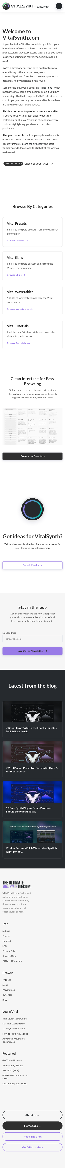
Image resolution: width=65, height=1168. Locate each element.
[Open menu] (59, 6)
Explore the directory (31, 143)
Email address (9, 633)
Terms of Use (9, 956)
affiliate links (44, 87)
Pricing (6, 936)
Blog (4, 999)
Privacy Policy (9, 951)
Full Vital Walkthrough (13, 1023)
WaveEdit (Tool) (10, 1070)
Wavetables (8, 989)
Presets (6, 979)
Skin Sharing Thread (12, 1065)
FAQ (4, 945)
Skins (5, 984)
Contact (6, 940)
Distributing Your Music (14, 1083)
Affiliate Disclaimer (12, 961)
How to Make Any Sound (15, 1033)
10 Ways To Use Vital (13, 1028)
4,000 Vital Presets (12, 1060)
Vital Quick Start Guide (14, 1018)
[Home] (26, 6)
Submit (6, 930)
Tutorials (7, 994)
